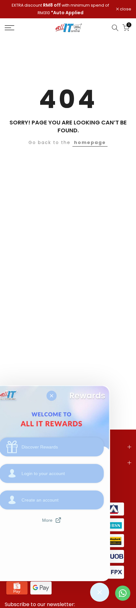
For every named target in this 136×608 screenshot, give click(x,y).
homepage (90, 142)
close (125, 9)
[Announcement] (60, 9)
